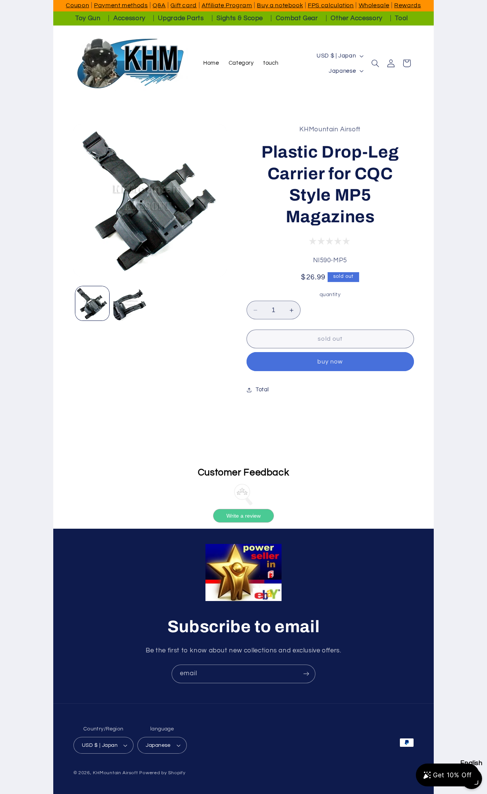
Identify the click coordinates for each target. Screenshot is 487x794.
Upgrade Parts (181, 18)
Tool (401, 18)
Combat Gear (297, 18)
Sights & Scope (239, 18)
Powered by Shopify (162, 773)
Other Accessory (356, 18)
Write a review (243, 516)
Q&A (159, 5)
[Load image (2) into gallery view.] (130, 303)
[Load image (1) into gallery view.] (92, 303)
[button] (375, 63)
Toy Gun (87, 18)
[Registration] (306, 674)
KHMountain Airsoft (115, 773)
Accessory (129, 18)
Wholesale (374, 5)
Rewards (407, 5)
